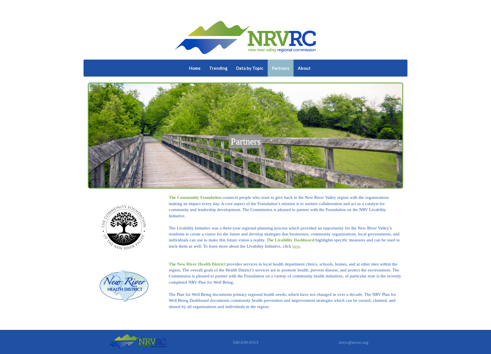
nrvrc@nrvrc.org (354, 342)
